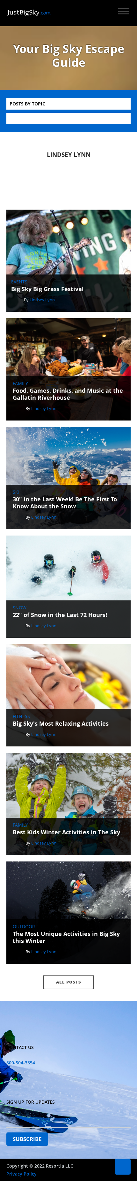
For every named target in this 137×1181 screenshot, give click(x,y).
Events (19, 282)
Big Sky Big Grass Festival (47, 289)
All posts (68, 982)
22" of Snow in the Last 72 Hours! (60, 615)
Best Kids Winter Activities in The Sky (66, 832)
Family (20, 383)
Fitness (21, 716)
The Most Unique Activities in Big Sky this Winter (66, 937)
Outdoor (24, 926)
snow (19, 608)
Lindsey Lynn (42, 300)
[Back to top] (123, 1167)
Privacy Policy (21, 1174)
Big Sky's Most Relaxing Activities (61, 723)
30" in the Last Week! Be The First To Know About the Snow (65, 503)
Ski (16, 492)
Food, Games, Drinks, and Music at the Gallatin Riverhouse (68, 394)
